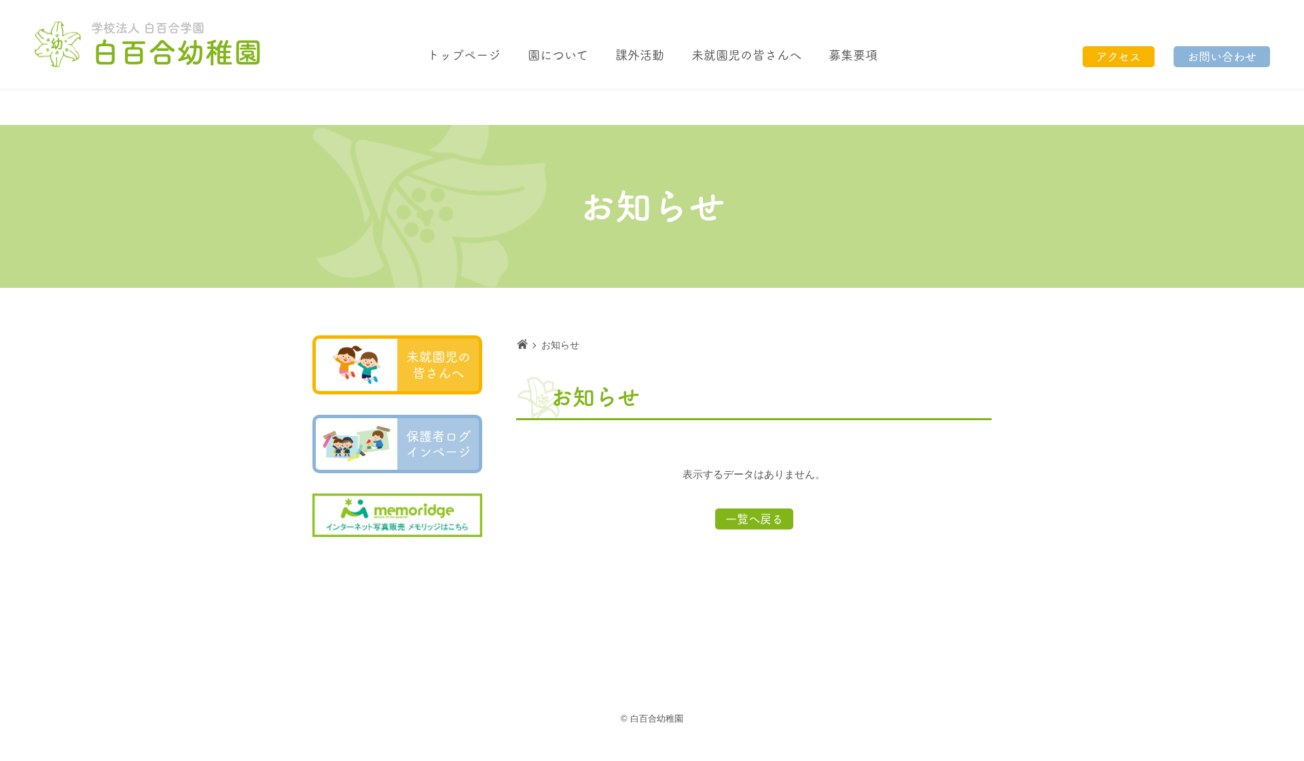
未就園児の (746, 55)
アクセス (1118, 56)
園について (558, 55)
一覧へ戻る (754, 519)
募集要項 (853, 55)
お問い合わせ (1221, 56)
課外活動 (639, 55)
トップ (464, 55)
